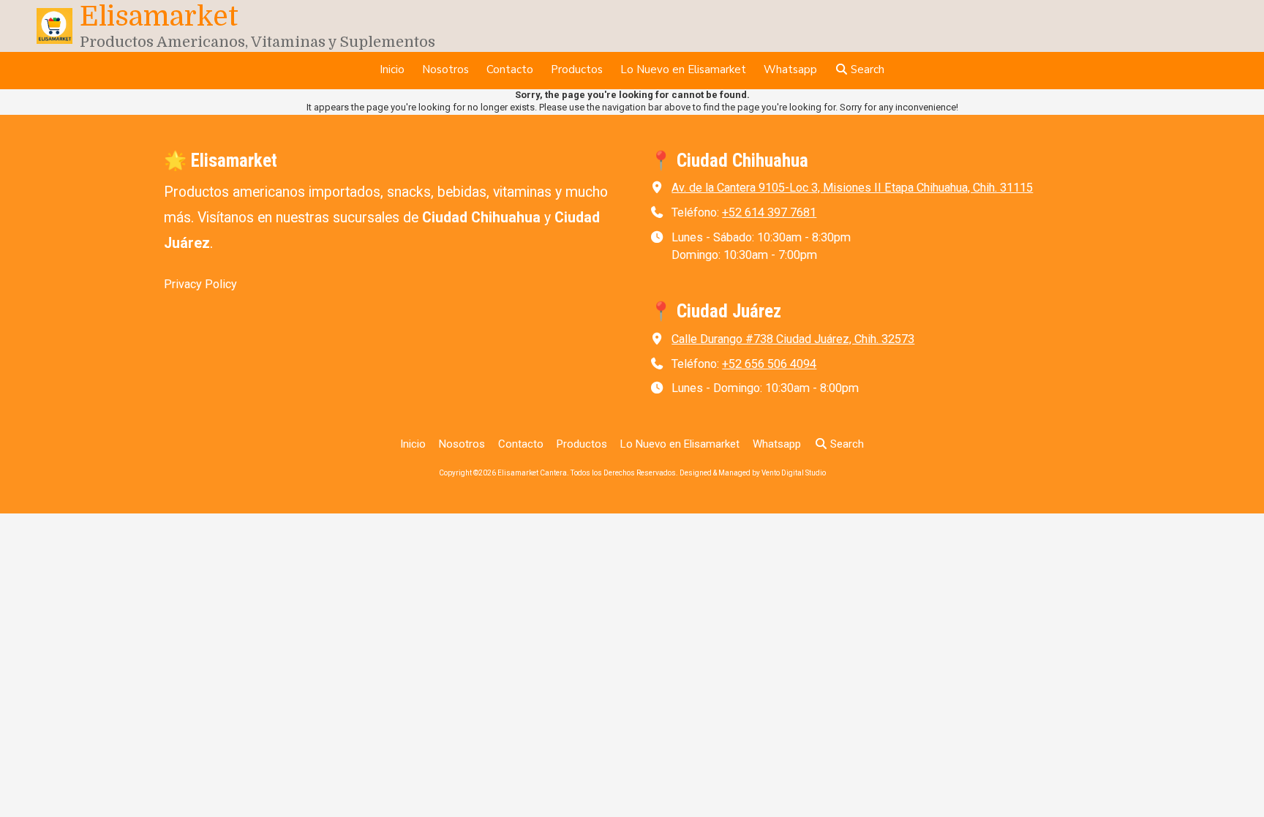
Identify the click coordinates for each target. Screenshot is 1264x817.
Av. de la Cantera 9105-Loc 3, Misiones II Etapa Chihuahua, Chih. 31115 (852, 188)
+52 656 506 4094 (769, 364)
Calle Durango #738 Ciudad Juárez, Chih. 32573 (793, 339)
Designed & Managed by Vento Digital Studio (753, 473)
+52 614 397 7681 (769, 212)
